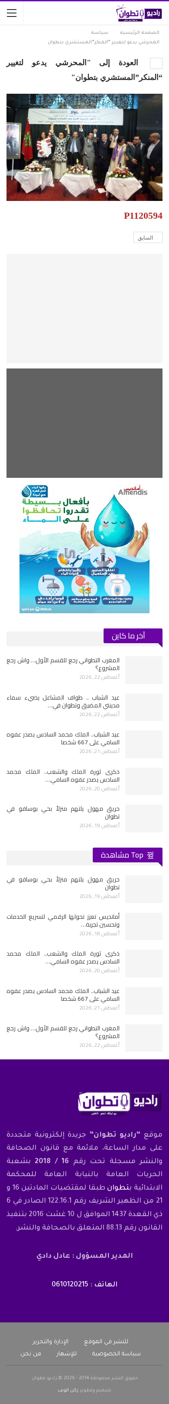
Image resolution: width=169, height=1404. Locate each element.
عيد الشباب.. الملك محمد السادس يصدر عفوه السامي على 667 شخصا (63, 738)
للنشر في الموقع (106, 1342)
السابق (146, 238)
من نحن (30, 1354)
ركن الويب (68, 1390)
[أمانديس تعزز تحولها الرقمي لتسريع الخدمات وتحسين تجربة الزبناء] (143, 926)
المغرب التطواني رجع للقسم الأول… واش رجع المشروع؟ (63, 664)
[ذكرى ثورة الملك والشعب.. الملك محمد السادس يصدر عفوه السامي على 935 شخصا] (143, 782)
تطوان (118, 1188)
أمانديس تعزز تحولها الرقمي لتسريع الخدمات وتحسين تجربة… (63, 920)
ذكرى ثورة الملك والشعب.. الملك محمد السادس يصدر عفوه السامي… (63, 775)
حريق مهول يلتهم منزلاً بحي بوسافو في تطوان (63, 812)
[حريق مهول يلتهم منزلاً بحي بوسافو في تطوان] (143, 818)
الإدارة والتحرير (50, 1342)
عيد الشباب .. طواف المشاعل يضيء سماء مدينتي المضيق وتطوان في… (63, 701)
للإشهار (67, 1354)
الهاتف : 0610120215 (84, 1285)
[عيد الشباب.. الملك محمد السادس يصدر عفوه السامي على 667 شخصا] (143, 744)
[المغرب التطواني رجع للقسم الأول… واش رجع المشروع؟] (143, 670)
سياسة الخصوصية (116, 1354)
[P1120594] (84, 308)
